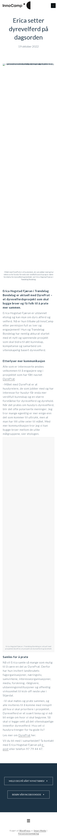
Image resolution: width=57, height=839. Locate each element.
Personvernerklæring (28, 833)
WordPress (24, 830)
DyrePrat (9, 378)
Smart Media (40, 830)
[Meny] (53, 5)
